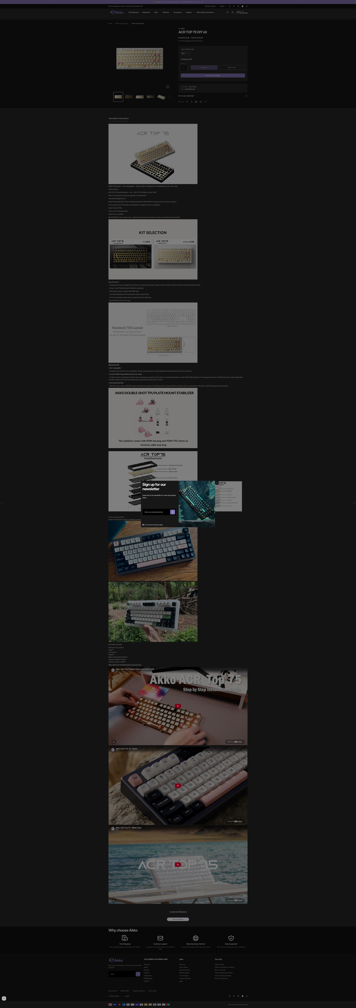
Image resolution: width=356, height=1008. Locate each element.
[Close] (217, 482)
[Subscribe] (172, 512)
